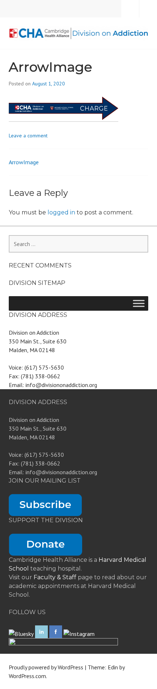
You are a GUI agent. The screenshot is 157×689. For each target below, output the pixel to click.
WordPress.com (27, 676)
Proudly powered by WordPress (46, 667)
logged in (61, 212)
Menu (148, 8)
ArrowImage (24, 162)
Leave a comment (28, 135)
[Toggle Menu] (139, 303)
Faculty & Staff (56, 577)
